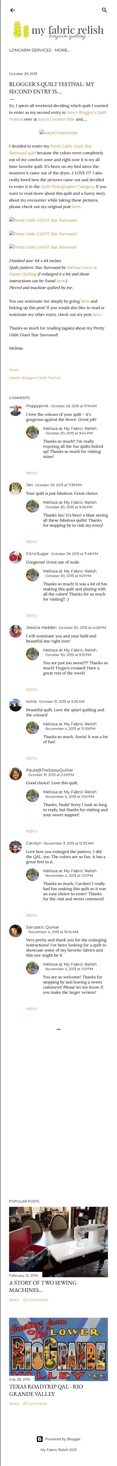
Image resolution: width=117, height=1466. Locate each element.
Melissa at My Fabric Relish (70, 428)
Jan (29, 484)
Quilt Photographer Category (67, 186)
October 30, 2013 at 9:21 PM (68, 576)
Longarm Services (30, 50)
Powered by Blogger (63, 1439)
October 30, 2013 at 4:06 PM (82, 627)
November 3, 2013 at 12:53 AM (68, 843)
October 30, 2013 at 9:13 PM (68, 655)
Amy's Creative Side (57, 119)
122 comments (35, 1300)
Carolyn (33, 843)
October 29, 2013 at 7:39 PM (58, 485)
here (76, 206)
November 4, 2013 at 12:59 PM (70, 728)
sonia (31, 701)
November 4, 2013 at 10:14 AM (53, 932)
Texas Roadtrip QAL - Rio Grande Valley (46, 1390)
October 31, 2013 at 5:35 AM (61, 701)
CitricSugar (37, 553)
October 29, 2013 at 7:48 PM (74, 554)
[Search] (104, 8)
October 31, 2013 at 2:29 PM (51, 775)
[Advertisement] (58, 1145)
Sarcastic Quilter (42, 927)
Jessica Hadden (41, 627)
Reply (31, 473)
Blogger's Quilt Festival (41, 378)
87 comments (35, 1403)
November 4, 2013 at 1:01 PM (69, 875)
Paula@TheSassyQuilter (49, 770)
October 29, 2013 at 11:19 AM (74, 406)
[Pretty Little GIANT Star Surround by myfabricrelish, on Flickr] (42, 220)
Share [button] (14, 370)
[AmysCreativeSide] (58, 132)
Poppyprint (37, 405)
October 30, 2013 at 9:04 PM (69, 433)
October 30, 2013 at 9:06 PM (68, 507)
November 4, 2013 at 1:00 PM (69, 796)
